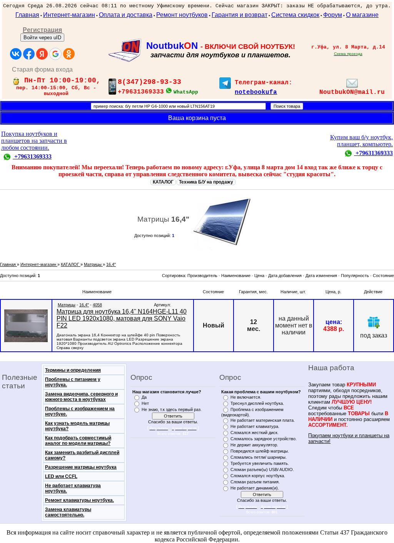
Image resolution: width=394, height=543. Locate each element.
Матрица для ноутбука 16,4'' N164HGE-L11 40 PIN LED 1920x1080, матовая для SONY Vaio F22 (122, 318)
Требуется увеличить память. (259, 463)
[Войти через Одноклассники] (69, 54)
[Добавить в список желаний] (373, 322)
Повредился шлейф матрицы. (259, 451)
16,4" (84, 304)
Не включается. (245, 397)
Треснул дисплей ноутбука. (257, 403)
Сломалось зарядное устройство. (263, 438)
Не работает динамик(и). (254, 488)
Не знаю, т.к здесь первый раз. (172, 409)
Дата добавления (285, 275)
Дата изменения (321, 275)
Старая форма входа (42, 69)
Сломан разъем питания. (255, 482)
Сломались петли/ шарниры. (258, 457)
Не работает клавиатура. (254, 426)
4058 (97, 304)
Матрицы (66, 304)
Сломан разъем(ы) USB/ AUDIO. (262, 469)
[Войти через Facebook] (29, 54)
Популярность (355, 275)
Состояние (383, 275)
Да (144, 397)
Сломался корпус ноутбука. (257, 475)
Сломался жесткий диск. (254, 432)
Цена (259, 275)
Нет (145, 403)
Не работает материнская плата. (262, 420)
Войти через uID (42, 37)
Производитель (202, 275)
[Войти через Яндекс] (42, 54)
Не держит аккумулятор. (254, 445)
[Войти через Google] (55, 54)
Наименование (235, 275)
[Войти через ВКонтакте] (16, 54)
